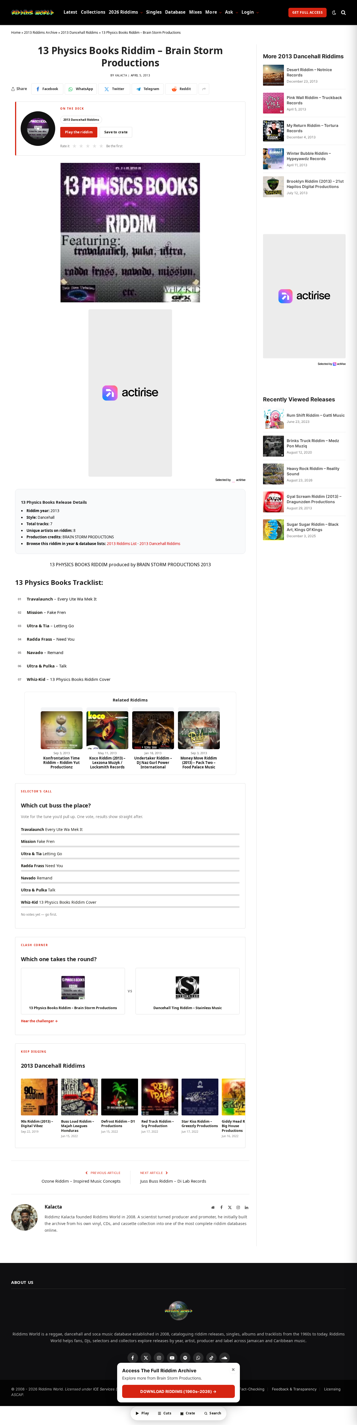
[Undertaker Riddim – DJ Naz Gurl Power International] (153, 728)
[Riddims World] (32, 12)
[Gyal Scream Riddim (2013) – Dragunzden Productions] (273, 501)
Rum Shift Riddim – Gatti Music (316, 415)
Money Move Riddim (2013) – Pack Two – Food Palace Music (198, 763)
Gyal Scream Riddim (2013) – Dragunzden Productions (314, 499)
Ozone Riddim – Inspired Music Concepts (81, 1181)
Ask (229, 12)
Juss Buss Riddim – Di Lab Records (173, 1181)
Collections (93, 12)
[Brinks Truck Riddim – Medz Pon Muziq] (273, 446)
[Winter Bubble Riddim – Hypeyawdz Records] (273, 158)
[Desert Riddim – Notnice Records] (273, 75)
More (211, 12)
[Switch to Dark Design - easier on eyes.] (334, 12)
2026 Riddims (123, 12)
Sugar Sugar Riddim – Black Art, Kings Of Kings (313, 527)
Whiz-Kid (36, 679)
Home (16, 32)
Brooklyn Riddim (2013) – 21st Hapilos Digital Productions (315, 184)
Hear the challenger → (39, 1021)
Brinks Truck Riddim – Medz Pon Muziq (313, 443)
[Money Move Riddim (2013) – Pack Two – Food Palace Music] (199, 728)
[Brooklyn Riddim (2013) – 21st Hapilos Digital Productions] (273, 186)
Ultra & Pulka (41, 666)
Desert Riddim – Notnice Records (309, 72)
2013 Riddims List (122, 543)
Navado (35, 652)
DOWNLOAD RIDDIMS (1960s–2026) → (178, 1391)
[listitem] (39, 1107)
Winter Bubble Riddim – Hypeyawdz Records (309, 156)
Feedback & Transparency (294, 1389)
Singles (154, 12)
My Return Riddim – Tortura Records (312, 128)
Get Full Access (307, 12)
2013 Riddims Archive (40, 32)
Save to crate (115, 132)
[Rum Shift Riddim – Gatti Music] (273, 418)
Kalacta (121, 75)
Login (248, 12)
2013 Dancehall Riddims (79, 32)
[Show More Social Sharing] (204, 89)
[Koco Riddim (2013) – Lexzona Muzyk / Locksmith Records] (107, 728)
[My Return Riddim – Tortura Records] (273, 130)
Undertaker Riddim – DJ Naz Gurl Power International (153, 763)
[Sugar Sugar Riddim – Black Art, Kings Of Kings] (273, 529)
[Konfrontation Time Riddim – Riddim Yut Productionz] (62, 728)
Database (175, 12)
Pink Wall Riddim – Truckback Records (314, 100)
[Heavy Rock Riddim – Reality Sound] (273, 474)
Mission (35, 612)
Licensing (332, 1389)
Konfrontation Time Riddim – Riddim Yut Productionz (61, 763)
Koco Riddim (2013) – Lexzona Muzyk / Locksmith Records (107, 763)
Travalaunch (40, 599)
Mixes (195, 12)
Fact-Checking (251, 1389)
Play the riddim (79, 132)
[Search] (343, 12)
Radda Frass (39, 639)
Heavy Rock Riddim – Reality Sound (313, 471)
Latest (71, 12)
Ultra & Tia (38, 625)
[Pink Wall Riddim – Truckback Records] (273, 103)
